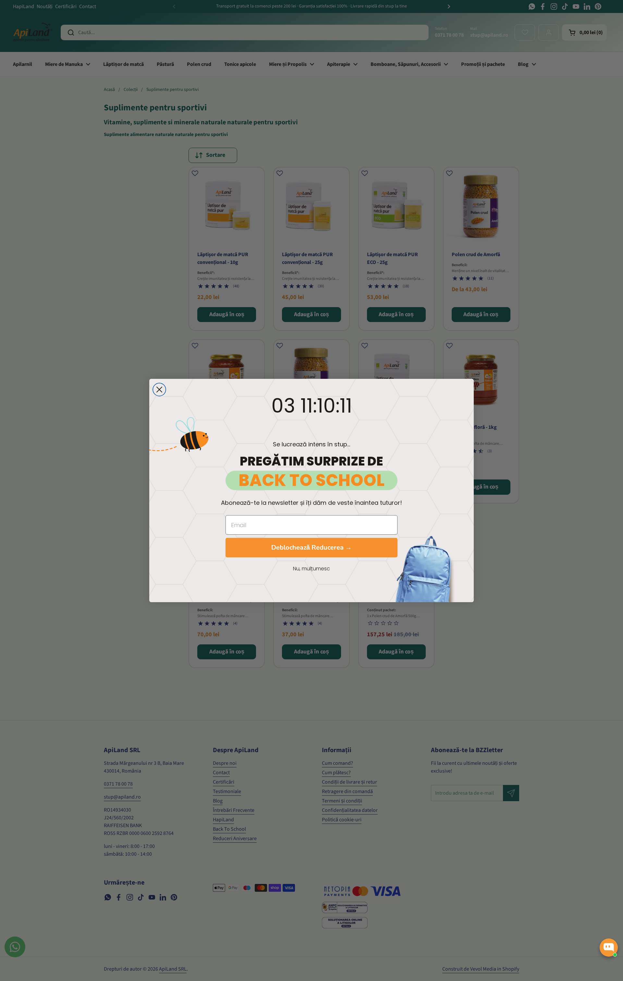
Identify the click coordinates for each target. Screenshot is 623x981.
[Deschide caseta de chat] (609, 947)
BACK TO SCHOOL (311, 480)
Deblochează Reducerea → (311, 547)
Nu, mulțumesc (311, 568)
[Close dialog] (159, 389)
